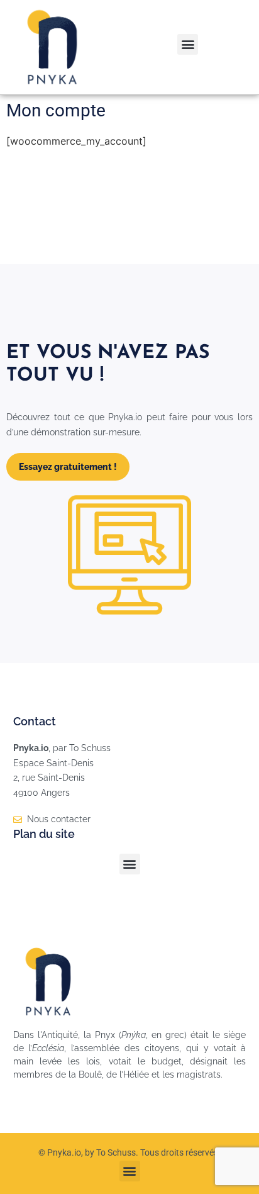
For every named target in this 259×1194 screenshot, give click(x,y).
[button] (187, 44)
